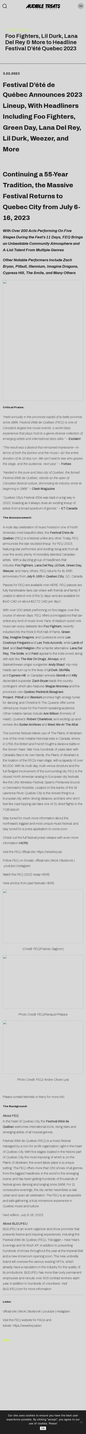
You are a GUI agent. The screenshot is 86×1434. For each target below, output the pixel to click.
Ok (43, 1428)
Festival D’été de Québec (29, 89)
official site (42, 860)
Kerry (42, 1097)
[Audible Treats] (43, 6)
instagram (23, 866)
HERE (54, 585)
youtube (9, 866)
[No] (81, 1422)
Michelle (29, 1097)
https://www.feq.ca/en (27, 1325)
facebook (67, 860)
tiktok (54, 860)
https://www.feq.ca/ (49, 852)
